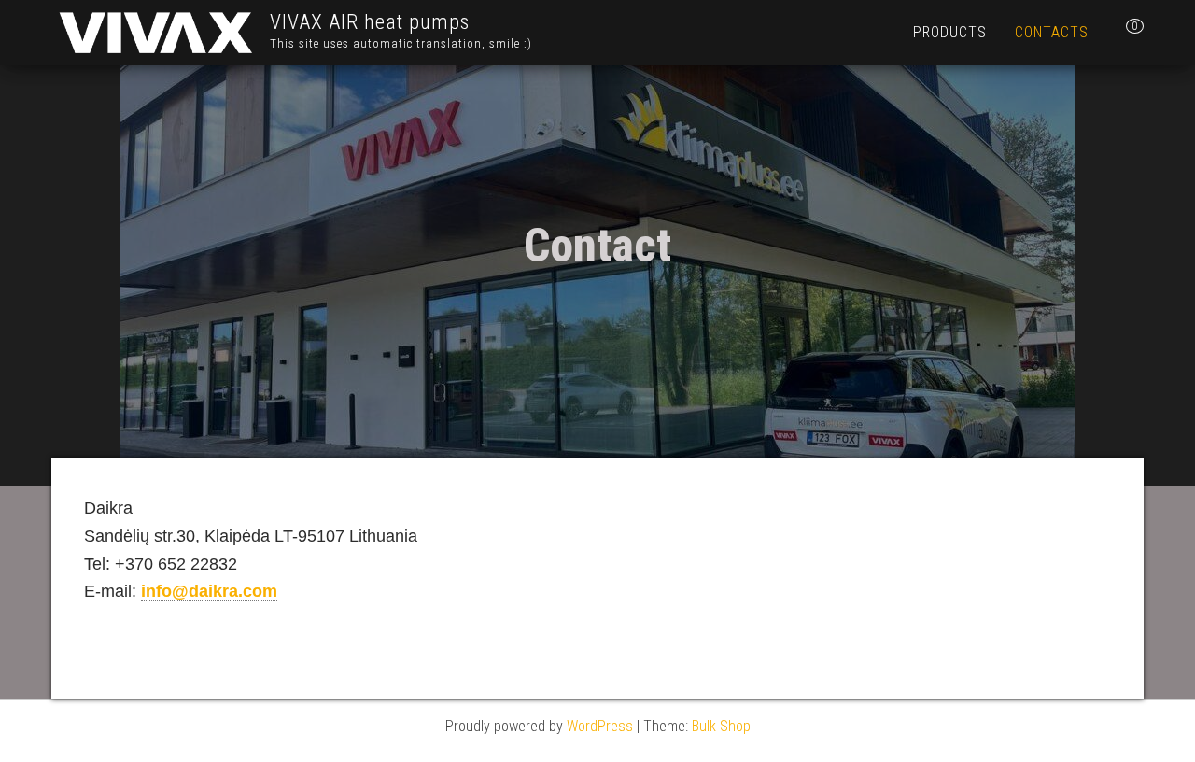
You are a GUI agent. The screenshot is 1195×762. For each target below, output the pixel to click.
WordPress (600, 726)
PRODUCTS (950, 32)
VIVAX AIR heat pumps (370, 22)
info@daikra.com (209, 591)
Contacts (1052, 32)
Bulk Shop (721, 726)
